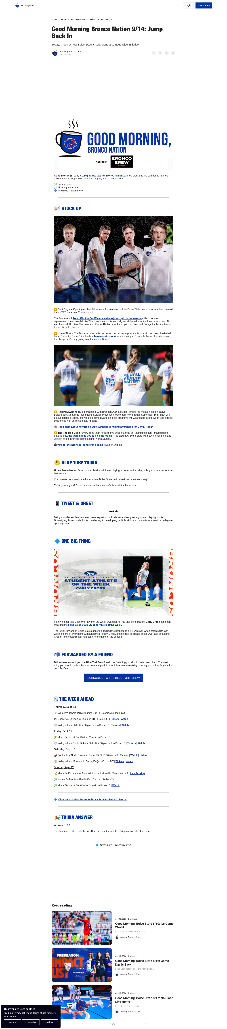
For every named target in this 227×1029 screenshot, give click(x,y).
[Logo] (17, 5)
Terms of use (39, 1012)
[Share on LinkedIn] (173, 53)
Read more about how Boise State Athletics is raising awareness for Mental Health (105, 426)
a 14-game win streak (104, 336)
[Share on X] (160, 53)
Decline (49, 1022)
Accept (12, 1022)
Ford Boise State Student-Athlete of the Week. (95, 625)
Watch (124, 719)
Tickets (114, 719)
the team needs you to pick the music (90, 435)
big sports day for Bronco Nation (103, 175)
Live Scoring (137, 773)
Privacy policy (21, 1012)
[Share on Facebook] (153, 53)
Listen (143, 755)
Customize (30, 1022)
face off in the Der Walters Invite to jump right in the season (107, 318)
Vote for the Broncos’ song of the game (80, 445)
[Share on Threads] (166, 53)
